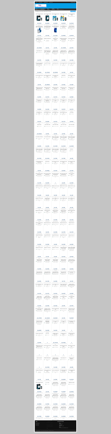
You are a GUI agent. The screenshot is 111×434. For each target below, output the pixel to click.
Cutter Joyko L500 (63, 124)
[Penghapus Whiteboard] (39, 372)
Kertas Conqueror (55, 345)
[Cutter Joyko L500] (63, 126)
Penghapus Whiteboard (47, 38)
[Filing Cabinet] (39, 126)
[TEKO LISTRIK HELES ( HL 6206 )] (63, 28)
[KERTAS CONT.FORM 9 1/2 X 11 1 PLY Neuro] (55, 152)
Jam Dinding (71, 112)
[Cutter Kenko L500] (47, 126)
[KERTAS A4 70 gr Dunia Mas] (47, 114)
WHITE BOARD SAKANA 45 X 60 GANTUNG (47, 395)
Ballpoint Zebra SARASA (39, 210)
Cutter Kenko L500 (47, 124)
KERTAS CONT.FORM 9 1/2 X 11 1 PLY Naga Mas (63, 150)
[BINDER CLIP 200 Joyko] (47, 188)
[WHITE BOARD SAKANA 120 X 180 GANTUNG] (47, 410)
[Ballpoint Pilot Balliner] (39, 237)
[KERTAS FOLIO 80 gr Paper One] (47, 90)
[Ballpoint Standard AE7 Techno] (39, 225)
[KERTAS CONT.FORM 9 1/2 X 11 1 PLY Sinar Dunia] (47, 152)
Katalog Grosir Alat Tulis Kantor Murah (43, 11)
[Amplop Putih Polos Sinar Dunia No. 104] (55, 274)
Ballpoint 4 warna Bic (47, 247)
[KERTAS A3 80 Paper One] (55, 114)
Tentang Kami (51, 2)
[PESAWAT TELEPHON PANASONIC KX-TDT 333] (39, 42)
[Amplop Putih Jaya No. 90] (47, 286)
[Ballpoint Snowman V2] (55, 225)
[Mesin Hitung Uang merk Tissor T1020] (39, 311)
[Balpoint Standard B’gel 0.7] (63, 200)
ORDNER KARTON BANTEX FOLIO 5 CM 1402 (71, 52)
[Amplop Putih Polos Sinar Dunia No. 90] (39, 274)
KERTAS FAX (63, 75)
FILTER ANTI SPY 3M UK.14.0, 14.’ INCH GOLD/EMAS (71, 309)
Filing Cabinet (39, 124)
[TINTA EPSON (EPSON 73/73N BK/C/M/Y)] (47, 29)
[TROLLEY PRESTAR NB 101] (55, 311)
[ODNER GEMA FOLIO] (47, 360)
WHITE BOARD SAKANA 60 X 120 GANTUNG (71, 395)
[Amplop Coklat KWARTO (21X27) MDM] (71, 287)
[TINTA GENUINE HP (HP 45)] (55, 21)
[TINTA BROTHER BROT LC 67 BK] (63, 372)
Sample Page (37, 424)
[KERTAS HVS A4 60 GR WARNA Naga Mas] (39, 90)
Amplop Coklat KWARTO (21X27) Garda (39, 297)
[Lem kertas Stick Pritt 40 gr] (63, 65)
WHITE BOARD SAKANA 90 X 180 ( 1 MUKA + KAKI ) (39, 395)
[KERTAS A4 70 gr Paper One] (71, 102)
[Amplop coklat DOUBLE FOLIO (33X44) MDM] (71, 250)
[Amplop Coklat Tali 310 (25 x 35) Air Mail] (63, 286)
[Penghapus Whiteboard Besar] (47, 372)
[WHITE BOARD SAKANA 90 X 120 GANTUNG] (71, 410)
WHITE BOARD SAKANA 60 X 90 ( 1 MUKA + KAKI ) (55, 408)
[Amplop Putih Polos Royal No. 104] (63, 274)
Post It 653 (47, 333)
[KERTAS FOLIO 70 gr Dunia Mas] (39, 102)
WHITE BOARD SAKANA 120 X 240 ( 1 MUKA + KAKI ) (39, 408)
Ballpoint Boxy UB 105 (39, 247)
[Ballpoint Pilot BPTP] (47, 236)
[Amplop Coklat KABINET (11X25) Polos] (47, 299)
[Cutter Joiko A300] (71, 126)
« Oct (47, 428)
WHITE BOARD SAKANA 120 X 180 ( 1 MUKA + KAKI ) (55, 383)
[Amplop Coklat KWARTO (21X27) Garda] (39, 299)
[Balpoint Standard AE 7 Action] (71, 200)
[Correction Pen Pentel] (47, 139)
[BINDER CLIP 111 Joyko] (63, 188)
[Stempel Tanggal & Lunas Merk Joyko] (71, 323)
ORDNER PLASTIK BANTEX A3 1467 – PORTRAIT (55, 52)
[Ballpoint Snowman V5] (47, 225)
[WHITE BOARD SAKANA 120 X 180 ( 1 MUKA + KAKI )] (55, 385)
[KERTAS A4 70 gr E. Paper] (39, 114)
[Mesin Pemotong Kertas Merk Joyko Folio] (39, 66)
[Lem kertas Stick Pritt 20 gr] (71, 65)
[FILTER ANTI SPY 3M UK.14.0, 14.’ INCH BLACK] (39, 324)
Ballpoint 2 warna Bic (55, 247)
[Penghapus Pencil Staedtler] (71, 360)
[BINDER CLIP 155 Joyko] (55, 188)
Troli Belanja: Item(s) (72, 2)
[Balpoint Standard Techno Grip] (47, 200)
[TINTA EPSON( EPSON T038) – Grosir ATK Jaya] (39, 33)
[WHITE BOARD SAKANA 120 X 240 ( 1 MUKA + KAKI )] (39, 410)
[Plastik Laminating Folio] (55, 372)
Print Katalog (73, 11)
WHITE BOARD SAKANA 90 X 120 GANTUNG (71, 408)
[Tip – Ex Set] (47, 384)
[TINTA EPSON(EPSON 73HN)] (71, 16)
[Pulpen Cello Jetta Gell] (63, 311)
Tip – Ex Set (47, 382)
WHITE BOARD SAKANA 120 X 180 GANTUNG (47, 408)
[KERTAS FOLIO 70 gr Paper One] (71, 90)
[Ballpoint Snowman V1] (63, 225)
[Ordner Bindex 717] (39, 52)
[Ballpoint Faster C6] (71, 236)
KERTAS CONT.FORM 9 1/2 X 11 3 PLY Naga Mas (39, 150)
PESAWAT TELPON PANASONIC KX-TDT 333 (47, 309)
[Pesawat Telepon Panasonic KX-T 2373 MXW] (71, 29)
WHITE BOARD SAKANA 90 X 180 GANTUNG (63, 383)
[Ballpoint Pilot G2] (71, 224)
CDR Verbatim (47, 161)
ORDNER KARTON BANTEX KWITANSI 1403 (55, 359)
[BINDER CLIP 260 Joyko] (39, 188)
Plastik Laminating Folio (55, 370)
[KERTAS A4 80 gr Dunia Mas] (55, 102)
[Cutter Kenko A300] (55, 126)
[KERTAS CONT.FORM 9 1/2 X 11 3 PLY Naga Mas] (39, 152)
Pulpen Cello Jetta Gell (63, 308)
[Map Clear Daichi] (39, 359)
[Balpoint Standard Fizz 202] (55, 200)
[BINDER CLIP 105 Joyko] (39, 200)
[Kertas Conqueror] (55, 347)
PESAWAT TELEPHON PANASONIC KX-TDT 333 (39, 39)
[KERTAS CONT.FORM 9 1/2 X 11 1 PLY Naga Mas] (63, 152)
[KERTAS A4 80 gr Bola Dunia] (63, 102)
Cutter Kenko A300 (55, 124)
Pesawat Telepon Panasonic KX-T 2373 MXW (71, 27)
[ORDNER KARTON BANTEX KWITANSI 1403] (55, 361)
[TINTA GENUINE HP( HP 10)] (47, 21)
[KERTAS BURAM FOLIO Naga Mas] (47, 102)
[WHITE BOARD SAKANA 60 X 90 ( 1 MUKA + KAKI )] (55, 410)
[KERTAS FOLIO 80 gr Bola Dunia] (55, 90)
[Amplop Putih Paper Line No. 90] (39, 286)
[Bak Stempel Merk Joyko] (63, 323)
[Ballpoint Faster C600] (63, 237)
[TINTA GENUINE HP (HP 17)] (63, 21)
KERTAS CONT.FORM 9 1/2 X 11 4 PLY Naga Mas (63, 138)
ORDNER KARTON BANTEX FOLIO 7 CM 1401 (63, 52)
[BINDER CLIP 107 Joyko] (71, 188)
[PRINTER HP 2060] (72, 384)
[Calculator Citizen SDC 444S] (55, 323)
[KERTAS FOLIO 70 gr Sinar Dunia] (63, 90)
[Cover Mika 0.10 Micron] (39, 139)
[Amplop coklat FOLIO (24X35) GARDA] (63, 250)
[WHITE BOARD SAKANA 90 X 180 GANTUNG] (63, 385)
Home (36, 2)
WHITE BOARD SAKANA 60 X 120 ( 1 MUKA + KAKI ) (55, 395)
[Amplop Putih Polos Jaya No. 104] (71, 274)
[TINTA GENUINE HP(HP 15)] (39, 21)
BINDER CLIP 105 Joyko (39, 198)
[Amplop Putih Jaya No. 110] (55, 286)
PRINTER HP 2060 (71, 382)
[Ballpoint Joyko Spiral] (55, 236)
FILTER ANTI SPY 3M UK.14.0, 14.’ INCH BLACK (39, 322)
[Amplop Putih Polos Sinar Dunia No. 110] (47, 274)
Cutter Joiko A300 (71, 124)
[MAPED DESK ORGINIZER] (47, 323)
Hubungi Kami (40, 2)
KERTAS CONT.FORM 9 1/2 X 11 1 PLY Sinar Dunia (47, 150)
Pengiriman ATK (46, 2)
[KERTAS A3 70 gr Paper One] (63, 114)
